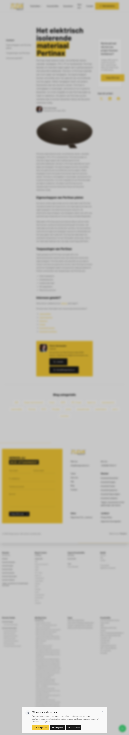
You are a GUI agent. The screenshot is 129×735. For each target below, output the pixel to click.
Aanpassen (75, 727)
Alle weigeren (57, 727)
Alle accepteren (40, 727)
